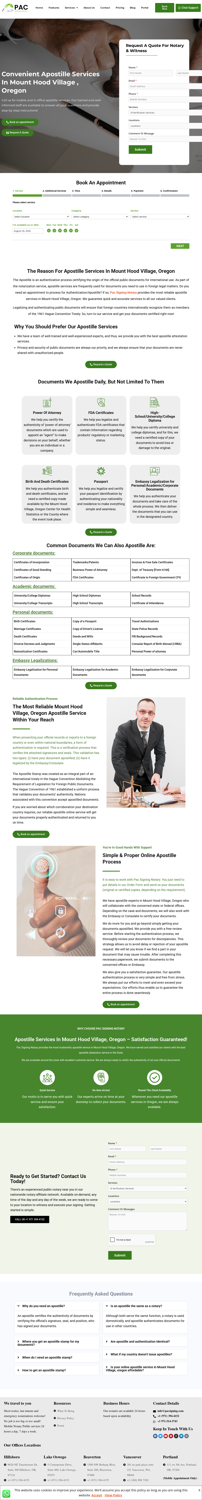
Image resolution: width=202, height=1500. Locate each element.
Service (134, 210)
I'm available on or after (26, 224)
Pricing (120, 7)
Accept (96, 1495)
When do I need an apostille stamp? (47, 1357)
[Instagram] (176, 1436)
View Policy (113, 1495)
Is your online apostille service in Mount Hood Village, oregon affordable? (140, 1368)
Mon (48, 224)
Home (39, 7)
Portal (144, 7)
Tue (54, 224)
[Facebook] (155, 1436)
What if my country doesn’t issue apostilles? (141, 1354)
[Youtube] (165, 1436)
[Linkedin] (181, 1436)
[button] (56, 1306)
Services (70, 7)
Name (112, 1143)
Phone (112, 1169)
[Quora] (186, 1436)
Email (112, 1156)
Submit (140, 149)
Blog (132, 7)
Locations (113, 1196)
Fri (71, 224)
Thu (65, 224)
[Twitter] (160, 1436)
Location (17, 210)
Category (76, 210)
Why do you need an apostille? (43, 1306)
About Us (89, 7)
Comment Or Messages (121, 1209)
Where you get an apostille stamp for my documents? (48, 1343)
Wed (59, 224)
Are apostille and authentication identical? (140, 1341)
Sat (76, 224)
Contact (105, 7)
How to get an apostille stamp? (44, 1370)
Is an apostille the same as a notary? (136, 1306)
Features (54, 7)
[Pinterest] (171, 1436)
